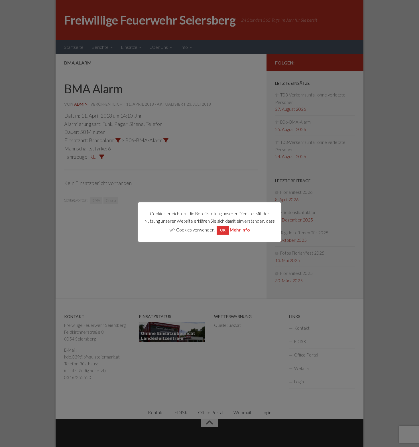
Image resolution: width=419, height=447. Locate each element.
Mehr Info (240, 229)
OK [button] (222, 230)
